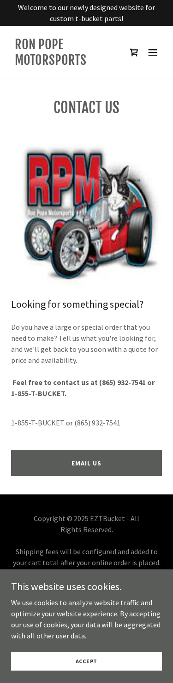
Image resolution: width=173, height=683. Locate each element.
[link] (64, 62)
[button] (152, 52)
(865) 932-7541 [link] (97, 422)
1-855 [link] (20, 422)
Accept (87, 661)
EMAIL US (86, 463)
